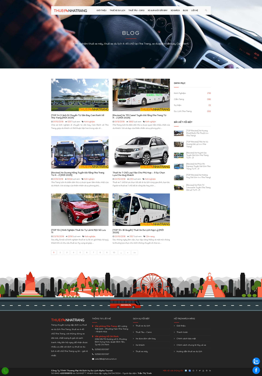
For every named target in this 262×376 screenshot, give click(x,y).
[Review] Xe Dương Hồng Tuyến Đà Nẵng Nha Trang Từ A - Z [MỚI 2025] (77, 173)
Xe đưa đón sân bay (157, 10)
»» (135, 252)
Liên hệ (194, 10)
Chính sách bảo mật (186, 338)
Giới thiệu (101, 10)
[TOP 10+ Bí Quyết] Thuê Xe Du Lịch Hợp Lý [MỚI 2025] (138, 231)
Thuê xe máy (141, 351)
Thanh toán (182, 332)
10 (114, 252)
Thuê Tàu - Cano (136, 10)
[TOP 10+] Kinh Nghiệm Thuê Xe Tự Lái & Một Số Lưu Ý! (78, 231)
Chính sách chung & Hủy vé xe (191, 345)
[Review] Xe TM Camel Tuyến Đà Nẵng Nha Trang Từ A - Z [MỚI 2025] (139, 116)
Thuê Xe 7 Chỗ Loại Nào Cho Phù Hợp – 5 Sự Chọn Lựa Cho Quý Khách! (139, 173)
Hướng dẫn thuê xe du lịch (189, 351)
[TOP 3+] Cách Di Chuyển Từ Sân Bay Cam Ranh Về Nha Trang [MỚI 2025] (77, 116)
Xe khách (175, 10)
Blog (185, 10)
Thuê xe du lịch (117, 10)
